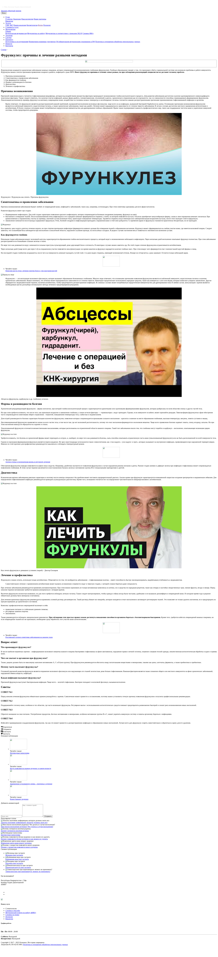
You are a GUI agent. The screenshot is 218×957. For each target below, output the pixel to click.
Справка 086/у (88, 33)
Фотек (40, 25)
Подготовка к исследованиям (16, 42)
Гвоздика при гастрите (14, 863)
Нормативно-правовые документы (42, 42)
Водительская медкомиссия (16, 33)
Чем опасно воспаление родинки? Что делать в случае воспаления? (27, 827)
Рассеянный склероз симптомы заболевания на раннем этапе (29, 637)
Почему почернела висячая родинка (15, 831)
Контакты (9, 46)
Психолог (47, 25)
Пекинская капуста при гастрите (18, 867)
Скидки (8, 37)
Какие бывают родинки (19, 799)
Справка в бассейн (12, 911)
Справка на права (12, 915)
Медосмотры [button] (10, 29)
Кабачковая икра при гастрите (17, 859)
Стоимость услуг (12, 27)
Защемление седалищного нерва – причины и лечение (31, 784)
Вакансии (9, 21)
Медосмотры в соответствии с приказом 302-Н (64, 33)
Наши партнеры (40, 19)
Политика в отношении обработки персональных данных (117, 42)
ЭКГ (11, 25)
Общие (8, 31)
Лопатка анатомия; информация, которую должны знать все (24, 823)
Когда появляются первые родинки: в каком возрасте (30, 768)
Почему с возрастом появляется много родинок (19, 847)
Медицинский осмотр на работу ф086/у (20, 913)
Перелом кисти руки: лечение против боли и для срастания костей (31, 271)
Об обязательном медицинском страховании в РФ (75, 42)
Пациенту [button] (9, 40)
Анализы (8, 35)
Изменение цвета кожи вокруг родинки (16, 843)
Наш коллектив (27, 19)
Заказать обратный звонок (11, 11)
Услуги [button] (8, 23)
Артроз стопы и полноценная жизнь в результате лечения (27, 462)
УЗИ (7, 25)
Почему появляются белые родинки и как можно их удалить (24, 839)
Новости (8, 44)
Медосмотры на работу (36, 33)
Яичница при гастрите (14, 855)
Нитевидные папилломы (19, 753)
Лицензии (17, 19)
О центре (9, 19)
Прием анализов (19, 25)
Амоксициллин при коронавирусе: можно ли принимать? (27, 871)
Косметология (32, 25)
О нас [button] (7, 17)
